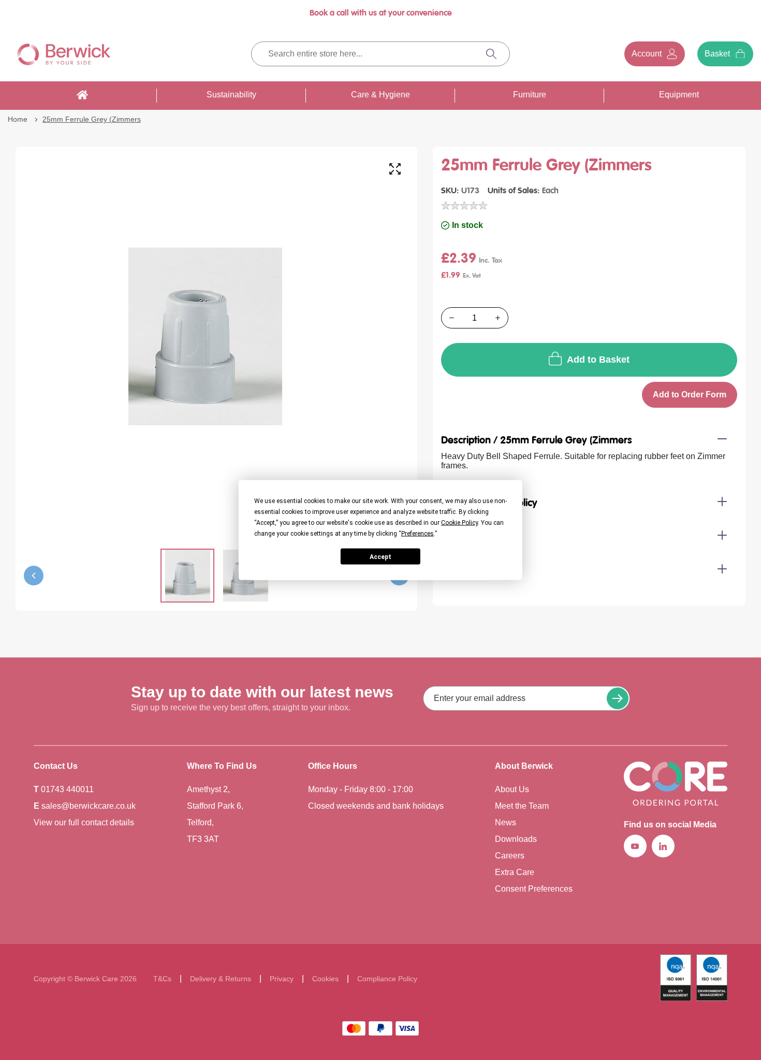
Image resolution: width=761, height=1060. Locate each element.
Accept (380, 556)
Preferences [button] (417, 533)
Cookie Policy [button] (459, 522)
